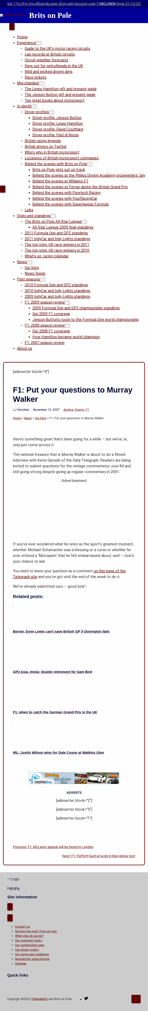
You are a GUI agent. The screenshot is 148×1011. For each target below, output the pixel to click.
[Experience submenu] (38, 43)
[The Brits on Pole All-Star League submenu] (84, 222)
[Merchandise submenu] (41, 84)
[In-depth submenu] (34, 107)
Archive (68, 410)
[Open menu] (2, 189)
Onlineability (39, 999)
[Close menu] (12, 26)
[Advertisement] (74, 510)
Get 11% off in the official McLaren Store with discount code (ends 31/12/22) (74, 4)
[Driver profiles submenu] (51, 112)
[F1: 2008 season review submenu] (67, 326)
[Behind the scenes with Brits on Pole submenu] (89, 164)
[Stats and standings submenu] (53, 216)
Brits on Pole (50, 15)
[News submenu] (29, 262)
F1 (87, 410)
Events (79, 410)
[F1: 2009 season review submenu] (67, 303)
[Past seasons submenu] (42, 280)
